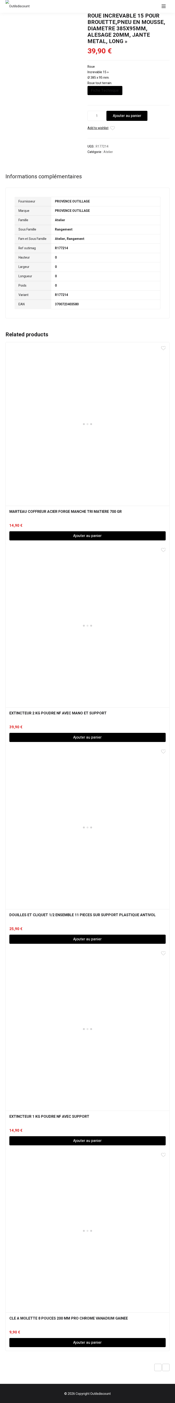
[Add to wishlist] (112, 128)
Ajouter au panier (127, 116)
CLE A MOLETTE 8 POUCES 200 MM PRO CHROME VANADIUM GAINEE (68, 1318)
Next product (166, 1367)
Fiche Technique (105, 90)
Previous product (158, 1367)
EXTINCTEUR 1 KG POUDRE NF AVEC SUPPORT (49, 1116)
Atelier (108, 152)
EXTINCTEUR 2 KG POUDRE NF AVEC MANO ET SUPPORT (58, 713)
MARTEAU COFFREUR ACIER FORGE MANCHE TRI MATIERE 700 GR (65, 511)
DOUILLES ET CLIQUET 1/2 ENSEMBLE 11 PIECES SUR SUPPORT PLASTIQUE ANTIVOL (82, 915)
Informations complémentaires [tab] (43, 176)
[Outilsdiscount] (19, 6)
